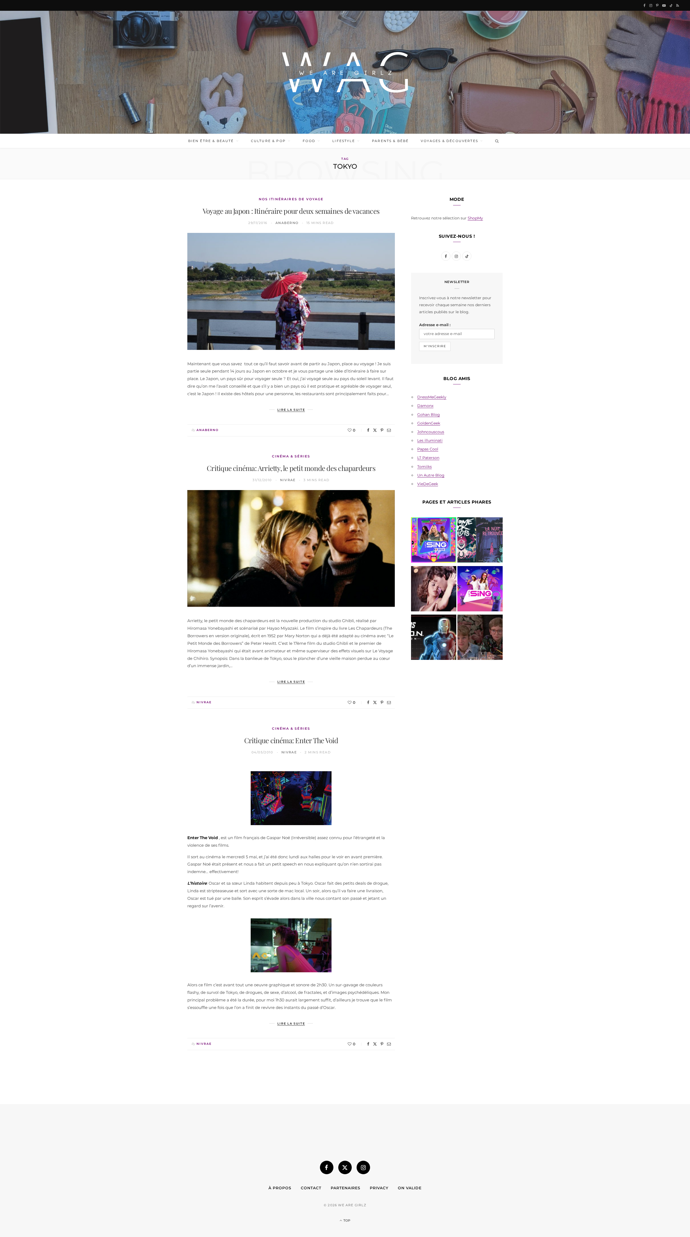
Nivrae (288, 480)
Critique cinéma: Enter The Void (291, 740)
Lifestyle (343, 141)
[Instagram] (363, 1167)
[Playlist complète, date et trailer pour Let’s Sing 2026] (433, 541)
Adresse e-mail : (435, 324)
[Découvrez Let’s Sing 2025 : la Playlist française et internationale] (480, 590)
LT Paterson (428, 457)
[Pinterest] (382, 430)
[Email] (389, 430)
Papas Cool (427, 449)
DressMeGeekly (431, 397)
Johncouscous (430, 431)
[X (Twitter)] (345, 1167)
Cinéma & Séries (291, 456)
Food (309, 141)
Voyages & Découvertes (449, 141)
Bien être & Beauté (211, 141)
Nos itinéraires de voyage (291, 199)
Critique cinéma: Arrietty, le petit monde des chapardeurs (291, 468)
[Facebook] (368, 430)
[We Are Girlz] (345, 72)
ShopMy (475, 218)
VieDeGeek (427, 483)
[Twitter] (375, 430)
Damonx (425, 405)
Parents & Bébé (390, 141)
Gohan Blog (428, 414)
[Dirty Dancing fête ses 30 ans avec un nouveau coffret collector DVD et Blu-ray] (433, 590)
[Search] (496, 141)
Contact (311, 1188)
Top (346, 1220)
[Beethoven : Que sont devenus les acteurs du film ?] (480, 638)
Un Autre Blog (430, 475)
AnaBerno (287, 223)
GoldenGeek (428, 423)
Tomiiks (424, 466)
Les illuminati (430, 440)
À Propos (279, 1188)
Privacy (379, 1188)
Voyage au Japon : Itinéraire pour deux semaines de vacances (291, 211)
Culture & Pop (268, 141)
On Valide (410, 1188)
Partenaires (345, 1188)
